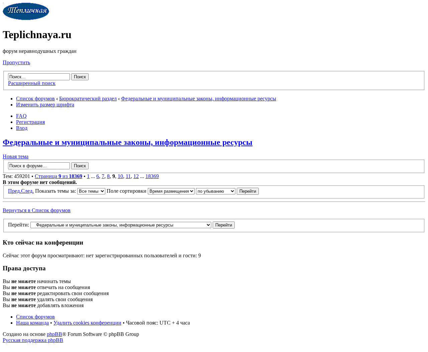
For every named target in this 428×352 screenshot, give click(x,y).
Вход (21, 128)
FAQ (21, 116)
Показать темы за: (56, 191)
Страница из (58, 176)
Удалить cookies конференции (87, 323)
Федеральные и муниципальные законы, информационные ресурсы (198, 98)
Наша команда (32, 323)
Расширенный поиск (32, 83)
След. (27, 191)
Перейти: (18, 225)
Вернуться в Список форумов (37, 210)
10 (120, 176)
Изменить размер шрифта (45, 104)
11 (128, 176)
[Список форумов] (26, 18)
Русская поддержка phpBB (33, 340)
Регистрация (30, 122)
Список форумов (35, 98)
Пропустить (16, 62)
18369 (152, 176)
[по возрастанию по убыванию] (227, 191)
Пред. (14, 191)
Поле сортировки (127, 191)
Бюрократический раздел (88, 98)
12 (136, 176)
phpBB (54, 334)
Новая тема (15, 156)
